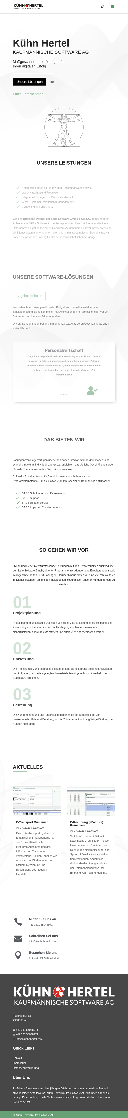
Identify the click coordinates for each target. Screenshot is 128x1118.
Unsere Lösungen (29, 82)
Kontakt (17, 1058)
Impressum (19, 1063)
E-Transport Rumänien (32, 822)
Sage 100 (38, 827)
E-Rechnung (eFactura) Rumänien (86, 824)
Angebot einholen (29, 296)
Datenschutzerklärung (26, 1068)
